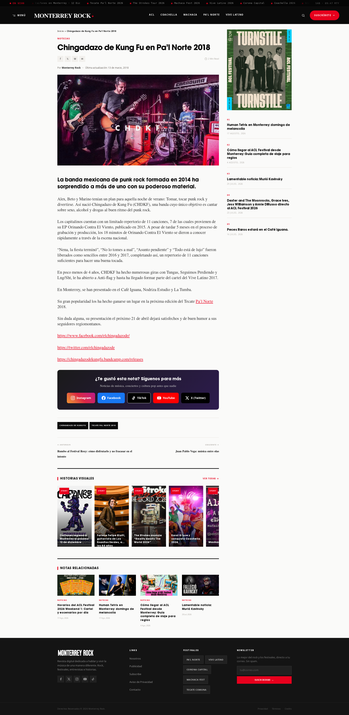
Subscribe (135, 674)
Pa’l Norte (204, 301)
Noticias (63, 38)
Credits (288, 708)
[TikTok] (93, 679)
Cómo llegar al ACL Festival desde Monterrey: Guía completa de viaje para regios (158, 613)
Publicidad (135, 666)
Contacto (135, 689)
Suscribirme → (264, 679)
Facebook (114, 398)
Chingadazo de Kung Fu (73, 425)
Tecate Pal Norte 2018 (104, 425)
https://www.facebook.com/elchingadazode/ (93, 335)
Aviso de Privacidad (141, 682)
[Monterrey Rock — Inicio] (89, 652)
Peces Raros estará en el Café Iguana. (257, 229)
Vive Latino (216, 659)
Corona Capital (197, 669)
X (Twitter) (198, 398)
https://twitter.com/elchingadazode (86, 347)
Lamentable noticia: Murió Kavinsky (254, 179)
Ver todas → (211, 478)
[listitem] (74, 516)
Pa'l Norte (193, 659)
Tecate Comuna (197, 689)
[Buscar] (303, 15)
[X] (68, 679)
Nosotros (135, 658)
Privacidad (263, 708)
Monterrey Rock (64, 15)
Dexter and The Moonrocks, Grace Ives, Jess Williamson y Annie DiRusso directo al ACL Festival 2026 (258, 204)
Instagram (84, 398)
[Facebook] (60, 679)
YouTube (169, 398)
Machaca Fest (196, 679)
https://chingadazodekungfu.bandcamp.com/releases (100, 359)
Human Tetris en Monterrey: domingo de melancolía (116, 609)
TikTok (141, 398)
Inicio (60, 30)
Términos (276, 708)
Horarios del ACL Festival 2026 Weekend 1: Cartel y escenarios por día (75, 609)
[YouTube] (85, 679)
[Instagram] (77, 679)
